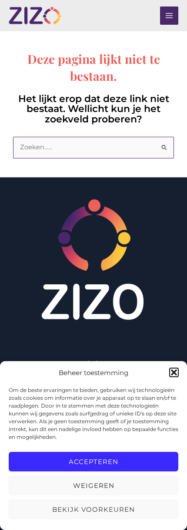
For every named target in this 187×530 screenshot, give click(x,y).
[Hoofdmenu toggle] (169, 16)
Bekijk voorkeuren (93, 509)
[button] (174, 372)
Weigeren (93, 485)
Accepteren (93, 462)
